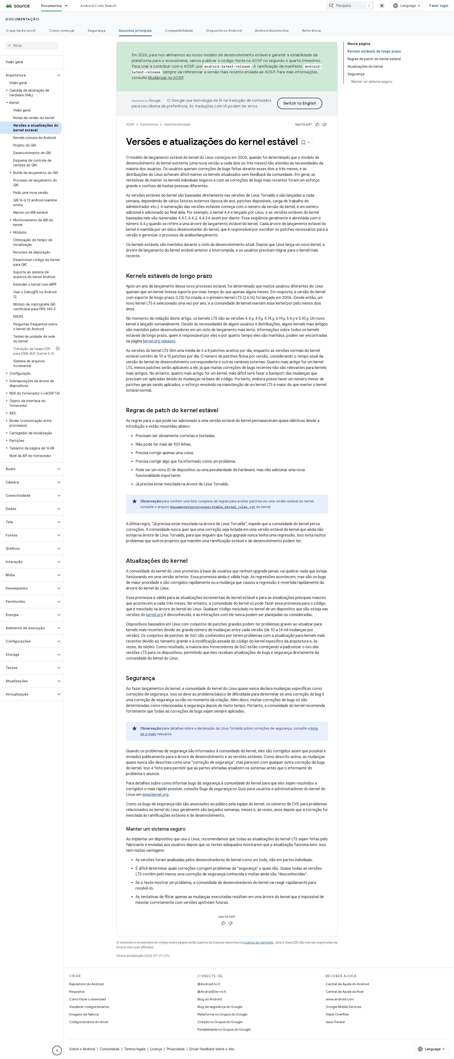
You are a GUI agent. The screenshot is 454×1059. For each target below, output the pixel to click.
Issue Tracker (335, 1022)
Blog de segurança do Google (219, 1007)
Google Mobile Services (343, 1007)
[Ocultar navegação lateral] (57, 1050)
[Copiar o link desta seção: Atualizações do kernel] (192, 561)
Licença (156, 1049)
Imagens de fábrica (84, 1014)
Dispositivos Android (224, 30)
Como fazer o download (87, 999)
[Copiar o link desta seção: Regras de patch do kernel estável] (223, 411)
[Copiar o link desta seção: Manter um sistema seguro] (190, 829)
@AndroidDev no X (211, 991)
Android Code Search (98, 6)
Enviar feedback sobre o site (211, 1049)
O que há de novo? (21, 30)
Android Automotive (272, 30)
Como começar (61, 30)
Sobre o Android (82, 1049)
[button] (28, 75)
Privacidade (176, 1049)
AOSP (130, 124)
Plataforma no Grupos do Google (222, 1014)
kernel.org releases (159, 341)
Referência (311, 30)
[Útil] (317, 124)
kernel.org (154, 614)
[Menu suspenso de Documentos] (68, 5)
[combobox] (350, 5)
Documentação (22, 19)
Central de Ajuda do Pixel (344, 991)
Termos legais (134, 1049)
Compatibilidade (179, 30)
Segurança (96, 30)
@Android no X (208, 984)
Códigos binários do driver (88, 1022)
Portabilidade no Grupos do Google (223, 1029)
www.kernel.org (155, 794)
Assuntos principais (135, 30)
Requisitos (76, 991)
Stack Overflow (337, 1014)
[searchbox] (32, 45)
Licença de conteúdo (258, 942)
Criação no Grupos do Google (219, 1022)
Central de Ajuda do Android (347, 984)
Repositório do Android (86, 984)
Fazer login (438, 6)
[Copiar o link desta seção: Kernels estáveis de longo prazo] (217, 276)
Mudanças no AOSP (165, 77)
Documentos (51, 6)
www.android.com (340, 999)
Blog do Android (209, 999)
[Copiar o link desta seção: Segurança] (159, 679)
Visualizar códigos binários (89, 1007)
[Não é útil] (324, 124)
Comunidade (109, 1049)
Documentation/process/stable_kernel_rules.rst (212, 507)
